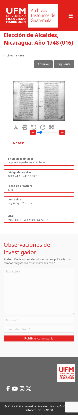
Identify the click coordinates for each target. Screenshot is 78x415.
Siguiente (64, 64)
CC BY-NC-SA (46, 410)
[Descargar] (17, 128)
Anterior (43, 64)
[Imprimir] (26, 128)
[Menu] (70, 15)
